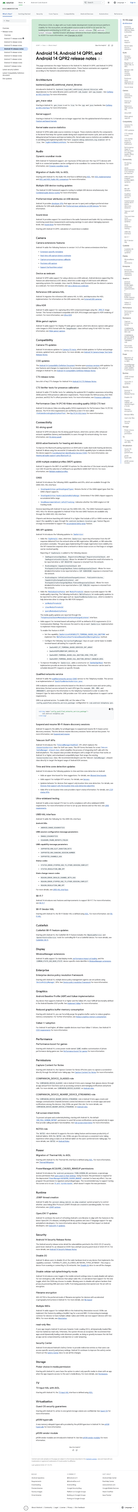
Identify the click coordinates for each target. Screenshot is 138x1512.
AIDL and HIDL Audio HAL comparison (54, 179)
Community (48, 1507)
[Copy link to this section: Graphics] (49, 991)
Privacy (70, 1507)
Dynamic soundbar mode (58, 166)
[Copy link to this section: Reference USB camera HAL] (66, 292)
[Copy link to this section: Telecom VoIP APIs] (57, 740)
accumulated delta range (76, 524)
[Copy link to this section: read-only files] (52, 1324)
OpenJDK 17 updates (57, 1226)
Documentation (10, 9)
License (62, 1507)
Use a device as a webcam (78, 286)
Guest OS (104, 1411)
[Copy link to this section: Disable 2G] (49, 1256)
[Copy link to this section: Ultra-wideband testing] (61, 798)
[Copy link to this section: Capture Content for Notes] (66, 1065)
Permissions (102, 1374)
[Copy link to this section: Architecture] (54, 80)
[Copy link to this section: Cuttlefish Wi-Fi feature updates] (70, 930)
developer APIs (57, 204)
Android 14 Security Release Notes (63, 1249)
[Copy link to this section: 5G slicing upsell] (54, 427)
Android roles (89, 1088)
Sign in (132, 3)
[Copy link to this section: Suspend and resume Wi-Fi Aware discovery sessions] (92, 724)
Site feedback (80, 1507)
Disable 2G (85, 1265)
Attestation (62, 1318)
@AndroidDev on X (73, 1481)
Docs (21, 3)
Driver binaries (36, 1495)
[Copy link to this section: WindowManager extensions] (67, 954)
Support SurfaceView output (51, 267)
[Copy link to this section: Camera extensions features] (67, 243)
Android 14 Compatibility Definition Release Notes (76, 371)
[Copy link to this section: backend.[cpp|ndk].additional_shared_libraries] (84, 85)
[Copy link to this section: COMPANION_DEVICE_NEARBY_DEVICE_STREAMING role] (97, 1094)
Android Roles (64, 1141)
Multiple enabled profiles (58, 472)
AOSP (38, 45)
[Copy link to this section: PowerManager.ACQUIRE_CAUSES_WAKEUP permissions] (96, 1169)
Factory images (37, 1492)
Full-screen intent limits (83, 1123)
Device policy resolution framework (77, 982)
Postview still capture (48, 263)
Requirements (36, 1481)
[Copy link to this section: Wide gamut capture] (59, 321)
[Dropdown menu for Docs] (25, 2)
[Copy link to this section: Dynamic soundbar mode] (63, 156)
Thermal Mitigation (46, 1162)
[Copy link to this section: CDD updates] (52, 361)
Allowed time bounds (98, 775)
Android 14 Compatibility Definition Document (57, 366)
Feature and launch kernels (46, 121)
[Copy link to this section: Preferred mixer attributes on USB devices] (81, 199)
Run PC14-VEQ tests (78, 413)
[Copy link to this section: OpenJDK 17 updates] (59, 1213)
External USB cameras (93, 299)
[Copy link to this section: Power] (46, 1150)
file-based (88, 1300)
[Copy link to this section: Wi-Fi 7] (45, 896)
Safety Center (53, 1353)
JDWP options (54, 1207)
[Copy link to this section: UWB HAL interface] (58, 814)
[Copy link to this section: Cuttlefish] (50, 925)
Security (39, 14)
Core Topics (53, 14)
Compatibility (69, 14)
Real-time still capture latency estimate (55, 256)
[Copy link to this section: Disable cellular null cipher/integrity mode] (79, 1272)
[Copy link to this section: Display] (47, 949)
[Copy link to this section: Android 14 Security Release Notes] (73, 1240)
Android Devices (87, 14)
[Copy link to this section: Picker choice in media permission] (73, 1367)
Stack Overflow (108, 1492)
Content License (91, 1459)
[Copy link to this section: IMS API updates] (55, 530)
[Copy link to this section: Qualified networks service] (65, 674)
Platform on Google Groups (76, 1492)
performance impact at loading (85, 959)
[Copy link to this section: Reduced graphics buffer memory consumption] (86, 1010)
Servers (86, 779)
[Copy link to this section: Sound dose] (50, 215)
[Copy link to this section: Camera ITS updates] (58, 345)
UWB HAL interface (60, 890)
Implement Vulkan (74, 1003)
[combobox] (94, 3)
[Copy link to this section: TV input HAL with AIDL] (62, 1388)
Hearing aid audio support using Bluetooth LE (53, 456)
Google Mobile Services (111, 1488)
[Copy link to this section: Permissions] (53, 1060)
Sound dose (49, 225)
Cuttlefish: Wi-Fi (42, 940)
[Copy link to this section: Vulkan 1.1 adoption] (57, 1023)
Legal (56, 1507)
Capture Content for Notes (85, 1072)
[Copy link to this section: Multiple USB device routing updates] (74, 186)
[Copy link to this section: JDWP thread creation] (61, 1197)
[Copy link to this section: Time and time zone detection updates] (77, 767)
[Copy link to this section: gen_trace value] (54, 101)
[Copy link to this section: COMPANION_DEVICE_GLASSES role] (76, 1078)
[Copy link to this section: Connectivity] (54, 422)
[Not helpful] (112, 45)
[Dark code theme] (109, 709)
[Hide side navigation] (26, 1508)
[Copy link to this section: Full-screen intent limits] (62, 1113)
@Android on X (72, 1478)
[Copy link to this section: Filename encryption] (59, 1293)
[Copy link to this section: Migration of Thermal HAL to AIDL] (73, 1155)
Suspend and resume (62, 734)
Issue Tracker (107, 1495)
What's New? (7, 14)
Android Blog (71, 1485)
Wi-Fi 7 (41, 903)
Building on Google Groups (76, 1495)
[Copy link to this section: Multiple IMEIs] (52, 1306)
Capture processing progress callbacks (55, 260)
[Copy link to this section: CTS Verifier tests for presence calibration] (81, 388)
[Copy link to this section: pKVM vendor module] (60, 1433)
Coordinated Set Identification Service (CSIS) (69, 453)
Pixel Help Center (108, 1481)
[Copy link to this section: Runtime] (48, 1193)
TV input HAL (64, 1392)
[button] (14, 31)
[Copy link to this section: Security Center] (54, 1343)
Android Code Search (39, 3)
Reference (118, 14)
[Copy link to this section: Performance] (54, 1039)
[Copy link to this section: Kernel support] (53, 114)
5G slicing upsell (55, 437)
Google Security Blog (74, 1488)
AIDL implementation (103, 177)
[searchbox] (14, 21)
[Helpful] (109, 45)
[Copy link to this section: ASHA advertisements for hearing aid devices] (84, 443)
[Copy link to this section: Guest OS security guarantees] (69, 1406)
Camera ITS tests (69, 350)
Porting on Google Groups (76, 1499)
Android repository (38, 1478)
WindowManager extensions (100, 961)
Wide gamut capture (57, 331)
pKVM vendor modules (91, 1438)
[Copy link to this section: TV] (41, 1383)
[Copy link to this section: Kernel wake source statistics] (68, 127)
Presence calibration (102, 397)
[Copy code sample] (112, 709)
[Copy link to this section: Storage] (48, 1362)
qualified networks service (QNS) (64, 679)
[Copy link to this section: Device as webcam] (57, 273)
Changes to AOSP (75, 35)
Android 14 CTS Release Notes (84, 381)
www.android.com (109, 1485)
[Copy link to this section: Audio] (45, 151)
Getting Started (24, 14)
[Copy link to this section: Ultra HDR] (48, 305)
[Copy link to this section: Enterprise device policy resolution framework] (85, 975)
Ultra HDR (68, 315)
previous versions (93, 366)
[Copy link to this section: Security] (48, 1235)
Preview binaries (37, 1488)
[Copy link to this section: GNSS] (44, 478)
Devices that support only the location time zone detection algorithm (67, 786)
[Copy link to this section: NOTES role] (50, 1129)
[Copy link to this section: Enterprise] (51, 970)
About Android (37, 1507)
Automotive (103, 14)
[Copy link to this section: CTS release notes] (56, 377)
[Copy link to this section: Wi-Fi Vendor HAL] (56, 909)
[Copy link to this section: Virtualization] (54, 1402)
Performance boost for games (75, 1051)
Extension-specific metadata (51, 252)
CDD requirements (43, 1030)
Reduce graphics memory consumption (91, 1017)
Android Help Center (110, 1478)
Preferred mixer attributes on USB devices (82, 206)
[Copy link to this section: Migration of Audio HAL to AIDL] (70, 172)
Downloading (36, 1485)
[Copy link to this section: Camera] (48, 238)
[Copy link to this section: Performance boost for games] (69, 1044)
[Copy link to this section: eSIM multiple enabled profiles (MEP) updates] (84, 462)
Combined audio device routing (48, 193)
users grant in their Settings (65, 1176)
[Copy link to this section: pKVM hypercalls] (55, 1420)
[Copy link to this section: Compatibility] (55, 340)
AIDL (89, 177)
